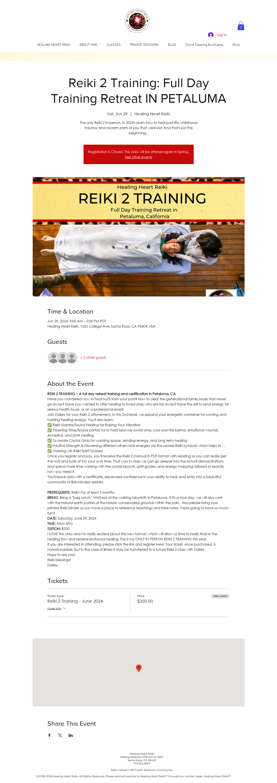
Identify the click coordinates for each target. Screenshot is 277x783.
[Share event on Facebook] (49, 735)
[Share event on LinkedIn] (71, 735)
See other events (138, 157)
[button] (241, 25)
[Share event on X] (60, 735)
